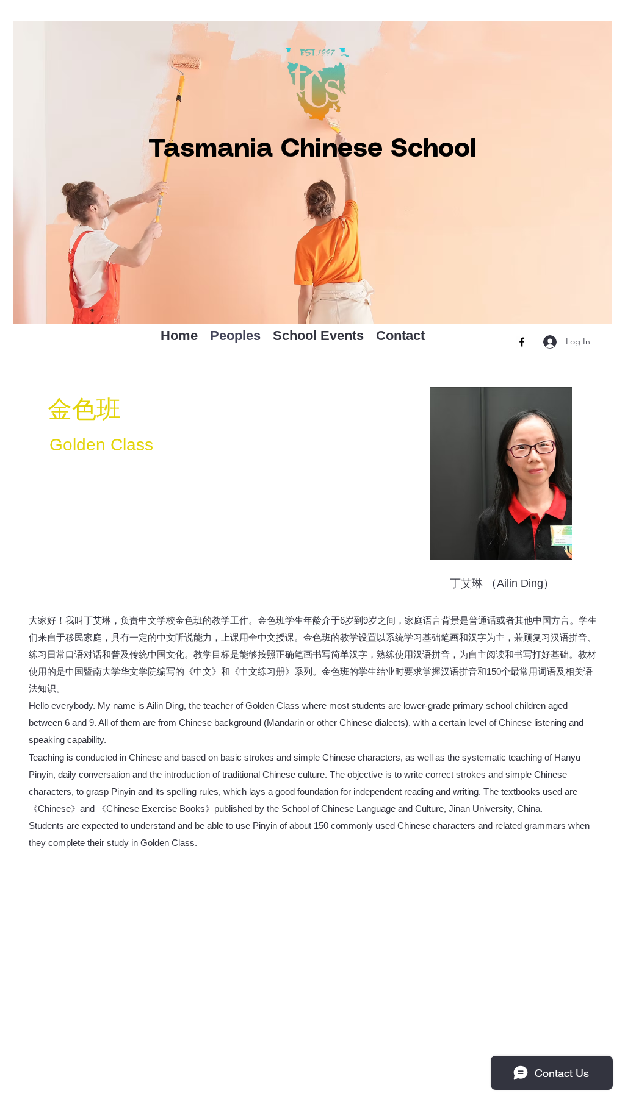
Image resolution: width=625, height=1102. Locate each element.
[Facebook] (522, 342)
